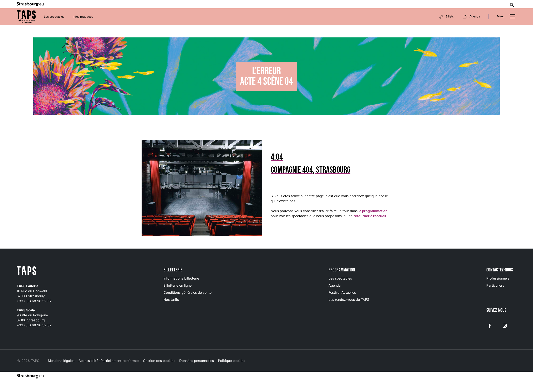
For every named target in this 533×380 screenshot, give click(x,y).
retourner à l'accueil (370, 216)
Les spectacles (54, 16)
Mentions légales (61, 361)
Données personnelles (196, 361)
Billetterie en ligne (177, 285)
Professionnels (497, 278)
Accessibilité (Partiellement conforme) (108, 361)
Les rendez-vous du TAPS (349, 299)
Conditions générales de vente (187, 292)
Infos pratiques (83, 16)
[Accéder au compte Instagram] (504, 325)
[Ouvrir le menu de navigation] (512, 17)
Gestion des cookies (159, 361)
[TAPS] (26, 17)
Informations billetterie (181, 278)
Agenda (335, 285)
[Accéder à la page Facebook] (489, 325)
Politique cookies (231, 361)
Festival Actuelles (342, 292)
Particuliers (495, 285)
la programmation (373, 211)
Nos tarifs (171, 299)
